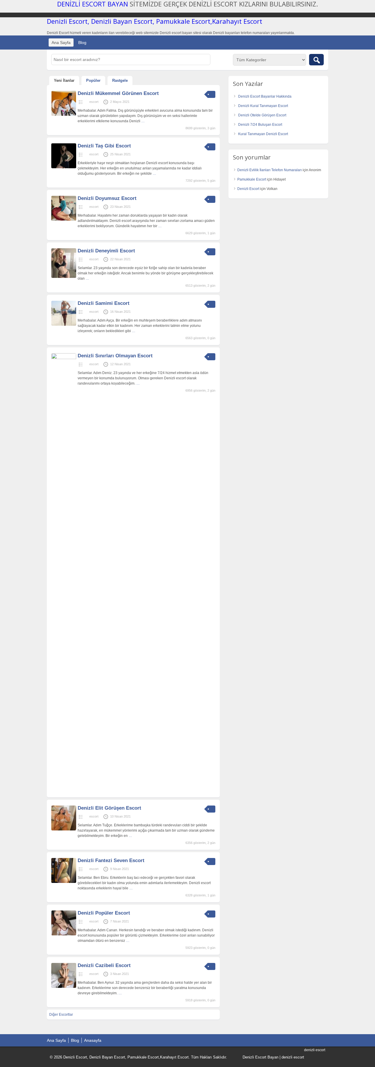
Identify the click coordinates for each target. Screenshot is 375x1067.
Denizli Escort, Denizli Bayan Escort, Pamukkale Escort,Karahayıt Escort (154, 21)
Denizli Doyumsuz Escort (107, 198)
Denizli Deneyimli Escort (106, 251)
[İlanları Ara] (316, 59)
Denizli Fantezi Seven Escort (111, 860)
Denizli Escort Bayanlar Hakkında (265, 96)
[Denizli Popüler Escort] (63, 934)
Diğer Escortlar (61, 1014)
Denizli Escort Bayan (260, 1057)
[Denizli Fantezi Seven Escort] (63, 882)
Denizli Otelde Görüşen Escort (262, 115)
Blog (82, 42)
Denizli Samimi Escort (103, 303)
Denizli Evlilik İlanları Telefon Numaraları (269, 170)
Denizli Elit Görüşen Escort (109, 808)
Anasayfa (92, 1040)
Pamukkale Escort (251, 179)
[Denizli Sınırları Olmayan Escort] (63, 358)
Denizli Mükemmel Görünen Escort (118, 93)
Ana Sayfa (61, 42)
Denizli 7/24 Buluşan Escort (260, 125)
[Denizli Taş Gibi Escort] (63, 167)
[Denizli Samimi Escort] (63, 324)
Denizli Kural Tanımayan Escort (263, 106)
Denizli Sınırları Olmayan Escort (115, 356)
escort (93, 101)
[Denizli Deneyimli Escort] (63, 277)
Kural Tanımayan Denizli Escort (263, 134)
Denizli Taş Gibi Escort (104, 146)
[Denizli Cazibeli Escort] (63, 987)
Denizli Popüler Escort (104, 913)
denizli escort (293, 1057)
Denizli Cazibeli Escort (104, 965)
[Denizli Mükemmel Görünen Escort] (63, 115)
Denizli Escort (248, 189)
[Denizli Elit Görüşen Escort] (63, 829)
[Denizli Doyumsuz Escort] (63, 220)
